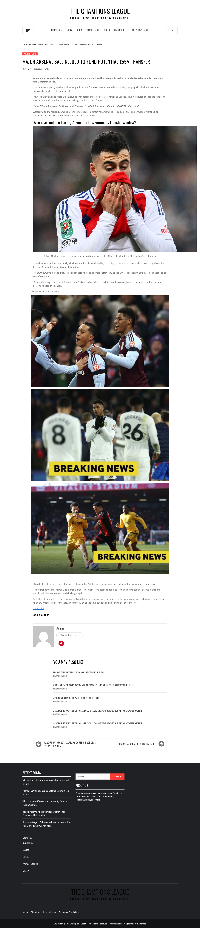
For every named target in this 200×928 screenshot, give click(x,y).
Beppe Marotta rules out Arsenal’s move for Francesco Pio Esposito (43, 813)
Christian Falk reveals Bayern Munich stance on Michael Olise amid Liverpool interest (93, 685)
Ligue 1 (79, 30)
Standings (27, 837)
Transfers (119, 30)
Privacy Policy (49, 912)
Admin (28, 68)
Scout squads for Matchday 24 (136, 743)
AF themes (141, 923)
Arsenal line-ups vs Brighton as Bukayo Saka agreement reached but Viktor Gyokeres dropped (97, 710)
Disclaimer (36, 912)
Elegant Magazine (124, 923)
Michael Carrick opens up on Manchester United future (79, 672)
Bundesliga (56, 30)
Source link (38, 608)
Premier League (93, 30)
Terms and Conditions (69, 912)
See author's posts (70, 635)
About (25, 912)
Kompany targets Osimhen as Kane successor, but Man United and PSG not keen (46, 824)
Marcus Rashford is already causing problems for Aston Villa (70, 744)
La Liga (69, 30)
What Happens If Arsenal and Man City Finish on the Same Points (45, 803)
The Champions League (100, 11)
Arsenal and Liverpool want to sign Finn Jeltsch (76, 698)
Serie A (107, 30)
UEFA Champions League (138, 30)
